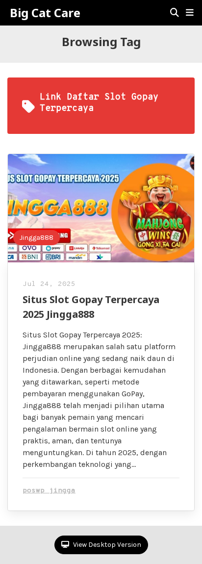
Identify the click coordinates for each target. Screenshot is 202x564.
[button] (190, 12)
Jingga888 (36, 237)
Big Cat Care (45, 13)
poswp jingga (49, 491)
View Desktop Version (106, 544)
